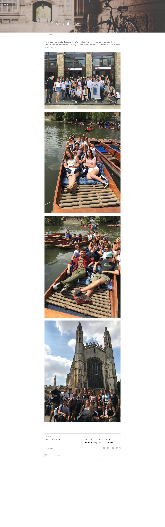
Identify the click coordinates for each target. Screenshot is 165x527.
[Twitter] (108, 448)
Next (84, 436)
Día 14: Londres (52, 439)
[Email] (117, 448)
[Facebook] (104, 448)
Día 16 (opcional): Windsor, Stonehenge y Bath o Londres (98, 441)
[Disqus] (82, 493)
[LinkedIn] (113, 448)
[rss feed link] (120, 448)
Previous (48, 436)
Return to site (9, 4)
